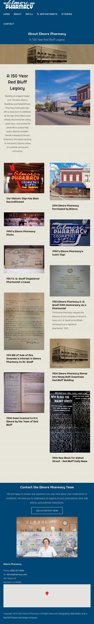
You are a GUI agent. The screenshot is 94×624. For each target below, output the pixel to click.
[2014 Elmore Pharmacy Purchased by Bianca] (70, 181)
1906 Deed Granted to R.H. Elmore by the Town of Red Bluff (22, 421)
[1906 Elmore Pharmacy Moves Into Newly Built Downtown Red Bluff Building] (70, 353)
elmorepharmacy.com (17, 574)
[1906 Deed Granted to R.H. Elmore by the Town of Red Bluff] (24, 392)
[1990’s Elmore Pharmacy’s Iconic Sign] (70, 232)
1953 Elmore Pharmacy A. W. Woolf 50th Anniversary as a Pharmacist (69, 305)
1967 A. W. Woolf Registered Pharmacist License (22, 280)
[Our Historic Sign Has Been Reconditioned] (24, 178)
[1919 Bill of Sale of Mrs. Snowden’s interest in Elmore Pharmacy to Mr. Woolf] (24, 321)
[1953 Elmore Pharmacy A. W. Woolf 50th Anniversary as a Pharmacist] (70, 280)
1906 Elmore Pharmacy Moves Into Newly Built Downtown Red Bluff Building (69, 377)
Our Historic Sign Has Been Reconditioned (22, 200)
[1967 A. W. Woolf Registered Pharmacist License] (24, 259)
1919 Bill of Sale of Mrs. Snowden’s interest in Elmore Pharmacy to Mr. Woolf (23, 358)
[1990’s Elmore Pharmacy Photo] (24, 219)
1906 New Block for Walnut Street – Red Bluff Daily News (69, 459)
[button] (47, 594)
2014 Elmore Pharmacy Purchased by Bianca (65, 207)
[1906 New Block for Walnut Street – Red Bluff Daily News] (70, 422)
